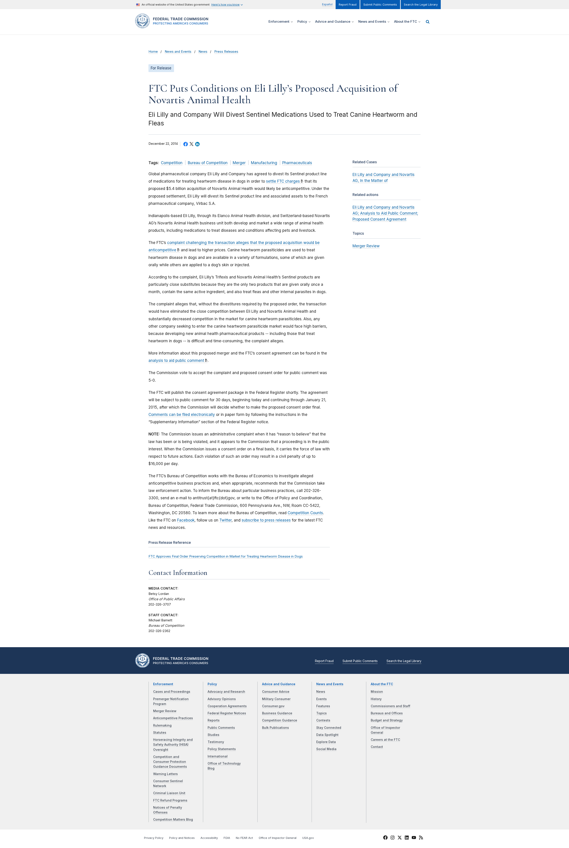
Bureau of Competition (208, 163)
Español (327, 4)
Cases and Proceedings (171, 691)
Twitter (225, 520)
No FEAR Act (244, 838)
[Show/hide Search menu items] (427, 21)
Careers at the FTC (385, 739)
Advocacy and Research (226, 691)
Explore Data (326, 742)
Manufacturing (264, 163)
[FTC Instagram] (392, 838)
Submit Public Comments (380, 4)
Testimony (216, 742)
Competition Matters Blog (173, 819)
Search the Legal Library (421, 4)
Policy (212, 684)
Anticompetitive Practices (173, 718)
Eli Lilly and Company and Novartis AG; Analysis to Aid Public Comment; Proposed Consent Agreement (385, 213)
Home (153, 52)
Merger (239, 163)
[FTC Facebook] (385, 838)
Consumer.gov (273, 706)
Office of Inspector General (278, 838)
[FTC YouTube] (414, 838)
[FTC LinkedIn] (407, 838)
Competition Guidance (279, 720)
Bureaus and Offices (387, 713)
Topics (321, 713)
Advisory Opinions (222, 699)
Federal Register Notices (227, 713)
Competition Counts (305, 513)
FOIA (227, 838)
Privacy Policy (153, 838)
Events (321, 699)
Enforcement (163, 684)
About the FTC (382, 684)
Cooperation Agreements (227, 706)
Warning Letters (165, 774)
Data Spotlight (327, 735)
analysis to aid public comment (176, 360)
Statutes (159, 732)
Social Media (326, 749)
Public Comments (221, 727)
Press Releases (226, 52)
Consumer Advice (275, 691)
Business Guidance (277, 713)
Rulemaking (162, 725)
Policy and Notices (182, 838)
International (218, 756)
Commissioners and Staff (390, 706)
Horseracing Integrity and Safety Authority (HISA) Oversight (173, 744)
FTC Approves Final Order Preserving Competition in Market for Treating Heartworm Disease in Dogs (225, 556)
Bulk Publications (275, 727)
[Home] (173, 25)
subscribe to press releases (266, 520)
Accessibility (209, 838)
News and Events (178, 52)
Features (323, 706)
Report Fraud (348, 4)
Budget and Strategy (387, 720)
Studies (213, 735)
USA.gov (308, 838)
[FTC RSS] (421, 838)
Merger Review (366, 246)
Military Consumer (276, 699)
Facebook (185, 520)
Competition (171, 163)
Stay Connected (328, 727)
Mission (377, 691)
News (202, 52)
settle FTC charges (283, 181)
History (376, 699)
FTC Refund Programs (170, 800)
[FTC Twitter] (399, 838)
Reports (214, 720)
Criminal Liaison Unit (169, 793)
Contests (323, 720)
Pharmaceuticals (297, 163)
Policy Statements (222, 749)
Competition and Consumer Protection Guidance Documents (170, 762)
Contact (377, 747)
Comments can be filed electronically (181, 414)
